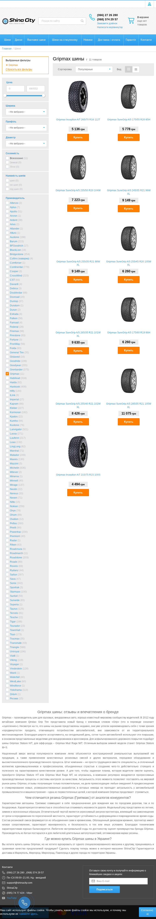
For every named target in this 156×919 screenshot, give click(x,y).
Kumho (14, 420)
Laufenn (14, 438)
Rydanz (14, 570)
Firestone (15, 335)
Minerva (14, 476)
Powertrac (15, 531)
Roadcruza (16, 549)
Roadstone (16, 557)
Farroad (14, 322)
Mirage (14, 485)
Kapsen (14, 403)
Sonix (13, 583)
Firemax (14, 331)
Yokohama (16, 690)
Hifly (12, 391)
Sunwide (15, 600)
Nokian (14, 506)
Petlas (13, 523)
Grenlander (16, 369)
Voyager (14, 664)
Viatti (12, 655)
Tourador (15, 625)
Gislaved (15, 356)
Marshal (14, 450)
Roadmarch (16, 553)
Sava (13, 578)
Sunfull (14, 596)
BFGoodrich (16, 245)
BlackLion (15, 250)
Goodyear (15, 365)
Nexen (13, 497)
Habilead (15, 378)
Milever (14, 472)
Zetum (13, 694)
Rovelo (14, 566)
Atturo (13, 232)
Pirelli (13, 527)
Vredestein (16, 668)
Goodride (15, 361)
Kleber (13, 408)
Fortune (14, 339)
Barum (13, 241)
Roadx (13, 561)
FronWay (15, 344)
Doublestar (16, 292)
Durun (13, 309)
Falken (13, 318)
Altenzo (14, 203)
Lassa (13, 433)
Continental (16, 267)
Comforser (16, 262)
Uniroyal (14, 651)
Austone (14, 237)
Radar (13, 540)
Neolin (13, 489)
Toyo (12, 634)
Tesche (14, 617)
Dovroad (15, 297)
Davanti (14, 284)
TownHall (15, 630)
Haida (13, 382)
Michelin (14, 467)
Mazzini (14, 463)
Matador (14, 455)
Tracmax (15, 638)
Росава (14, 698)
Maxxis (14, 459)
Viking (13, 660)
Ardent (13, 220)
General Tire (17, 352)
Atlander (14, 228)
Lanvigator (16, 429)
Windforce (15, 685)
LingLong (15, 446)
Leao (13, 442)
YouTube (12, 898)
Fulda (13, 348)
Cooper (14, 271)
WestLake (15, 681)
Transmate (16, 643)
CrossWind (16, 275)
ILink (12, 395)
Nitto (12, 502)
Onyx (13, 510)
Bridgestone (16, 254)
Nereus (14, 493)
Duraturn (15, 305)
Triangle (14, 647)
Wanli (13, 672)
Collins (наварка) (19, 258)
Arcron (13, 215)
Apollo (13, 211)
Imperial (14, 399)
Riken (13, 544)
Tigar (13, 621)
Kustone (14, 425)
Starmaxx (15, 591)
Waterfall (15, 677)
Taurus (13, 608)
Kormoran (15, 412)
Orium (13, 514)
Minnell (14, 480)
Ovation (14, 519)
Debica (14, 288)
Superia (14, 604)
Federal (14, 326)
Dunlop (14, 301)
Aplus (13, 207)
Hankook (15, 386)
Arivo (13, 224)
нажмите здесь (28, 913)
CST (12, 279)
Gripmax (14, 373)
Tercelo (14, 613)
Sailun (13, 574)
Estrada (14, 314)
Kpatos (14, 416)
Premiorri (15, 536)
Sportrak (14, 587)
